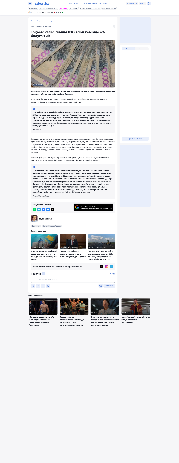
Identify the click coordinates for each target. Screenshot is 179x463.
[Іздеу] (149, 3)
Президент (58, 21)
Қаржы (82, 3)
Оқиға (88, 3)
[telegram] (39, 209)
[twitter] (52, 209)
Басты (33, 21)
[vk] (48, 209)
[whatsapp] (34, 209)
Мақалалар (103, 3)
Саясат (70, 3)
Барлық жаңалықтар (44, 21)
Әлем (76, 3)
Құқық (94, 3)
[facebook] (43, 209)
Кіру (113, 273)
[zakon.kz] (42, 3)
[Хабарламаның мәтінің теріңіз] (73, 280)
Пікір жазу (109, 286)
